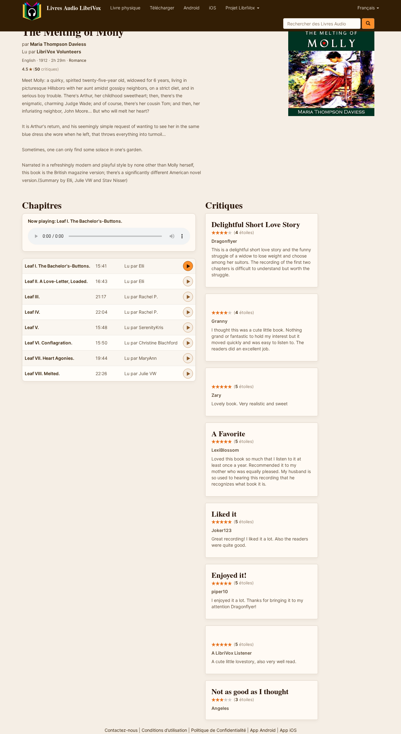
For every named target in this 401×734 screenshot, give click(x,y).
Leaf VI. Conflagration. (48, 342)
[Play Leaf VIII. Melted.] (188, 374)
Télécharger (162, 7)
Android (192, 7)
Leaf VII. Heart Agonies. (49, 358)
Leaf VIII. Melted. (42, 373)
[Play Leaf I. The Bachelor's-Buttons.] (188, 266)
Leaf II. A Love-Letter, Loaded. (56, 281)
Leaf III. (32, 296)
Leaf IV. (32, 312)
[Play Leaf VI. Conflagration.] (188, 343)
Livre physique (125, 7)
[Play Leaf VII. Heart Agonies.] (188, 358)
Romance (77, 60)
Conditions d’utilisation (164, 730)
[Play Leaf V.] (188, 327)
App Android (263, 730)
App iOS (288, 730)
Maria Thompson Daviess (58, 44)
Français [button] (366, 7)
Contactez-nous (121, 730)
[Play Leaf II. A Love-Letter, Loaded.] (188, 281)
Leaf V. (32, 327)
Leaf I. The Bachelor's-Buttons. (57, 266)
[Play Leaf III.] (188, 297)
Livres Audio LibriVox (74, 8)
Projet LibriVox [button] (241, 7)
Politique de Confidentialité (218, 730)
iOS (212, 7)
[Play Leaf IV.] (188, 312)
